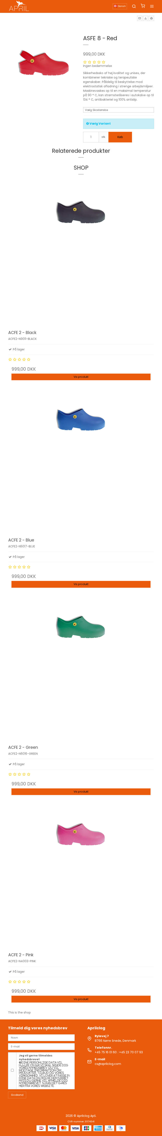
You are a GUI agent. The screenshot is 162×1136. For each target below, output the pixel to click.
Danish (121, 6)
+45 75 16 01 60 (106, 1052)
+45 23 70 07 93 (131, 1052)
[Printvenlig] (151, 18)
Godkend (17, 1095)
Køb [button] (120, 137)
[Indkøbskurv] (143, 6)
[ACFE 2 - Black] (81, 253)
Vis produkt (81, 377)
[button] (139, 18)
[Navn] (41, 1037)
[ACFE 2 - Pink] (81, 875)
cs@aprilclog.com (108, 1064)
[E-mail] (41, 1046)
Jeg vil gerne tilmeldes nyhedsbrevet (44, 1070)
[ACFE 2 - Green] (81, 668)
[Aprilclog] (19, 6)
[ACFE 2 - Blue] (81, 460)
